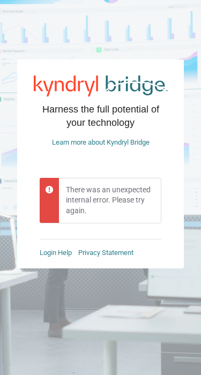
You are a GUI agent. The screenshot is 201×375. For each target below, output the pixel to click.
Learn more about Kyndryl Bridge (101, 142)
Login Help (56, 253)
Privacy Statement (105, 253)
